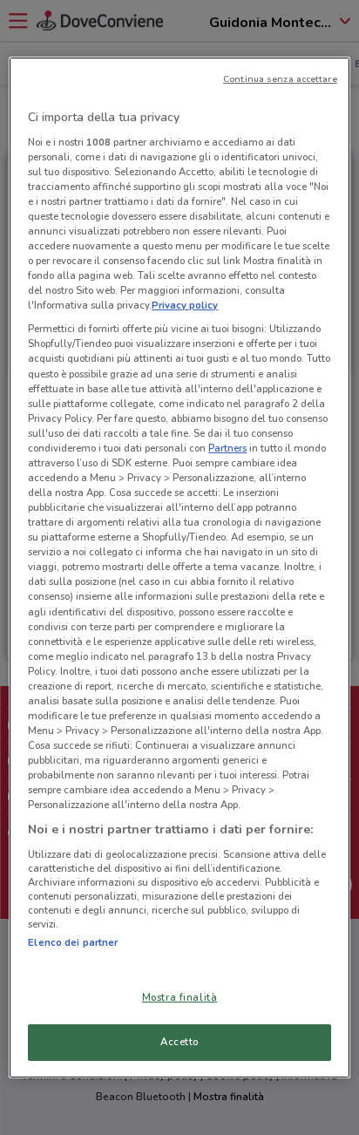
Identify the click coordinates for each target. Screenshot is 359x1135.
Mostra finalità (180, 997)
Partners (227, 448)
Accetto (179, 1042)
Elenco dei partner (73, 942)
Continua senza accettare (280, 78)
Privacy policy (185, 305)
